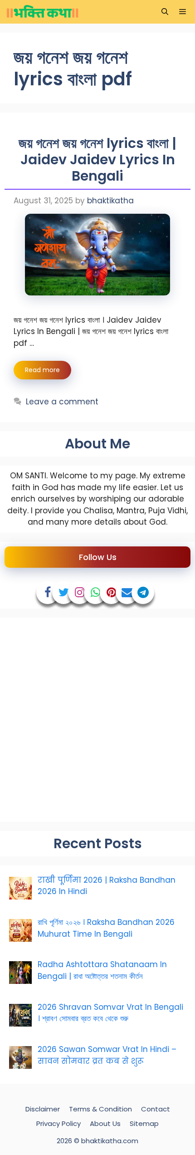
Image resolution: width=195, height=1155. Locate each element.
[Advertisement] (97, 719)
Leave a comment (62, 401)
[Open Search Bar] (165, 12)
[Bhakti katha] (43, 12)
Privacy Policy (58, 1123)
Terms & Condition (100, 1109)
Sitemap (144, 1123)
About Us (105, 1123)
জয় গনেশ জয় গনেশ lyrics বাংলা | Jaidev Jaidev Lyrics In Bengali (97, 159)
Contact (155, 1109)
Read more (42, 369)
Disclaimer (42, 1109)
